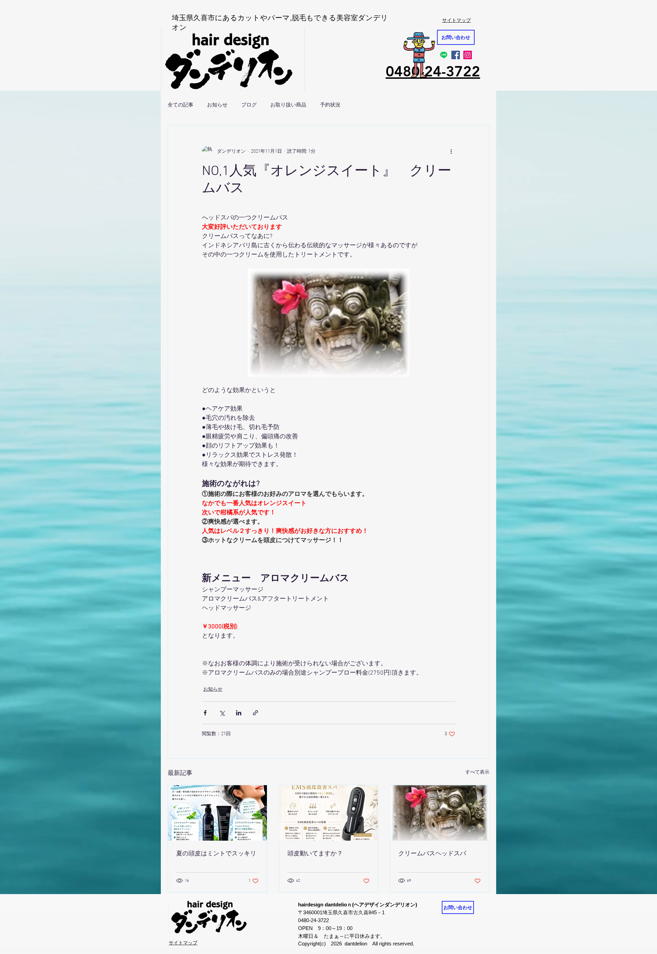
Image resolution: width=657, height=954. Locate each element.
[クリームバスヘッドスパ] (439, 813)
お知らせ (217, 104)
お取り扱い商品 (288, 104)
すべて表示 (477, 772)
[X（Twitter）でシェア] (222, 713)
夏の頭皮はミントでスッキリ (216, 853)
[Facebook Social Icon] (455, 55)
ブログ (249, 104)
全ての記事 (180, 104)
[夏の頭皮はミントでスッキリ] (217, 813)
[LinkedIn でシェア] (238, 713)
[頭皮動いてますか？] (328, 813)
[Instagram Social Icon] (467, 55)
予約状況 (330, 104)
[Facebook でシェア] (205, 713)
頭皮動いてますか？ (315, 853)
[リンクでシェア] (255, 713)
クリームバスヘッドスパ (432, 853)
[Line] (443, 55)
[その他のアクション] (451, 151)
